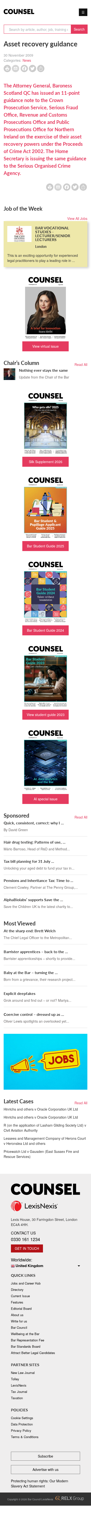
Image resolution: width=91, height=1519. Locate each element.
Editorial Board (21, 1308)
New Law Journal (23, 1372)
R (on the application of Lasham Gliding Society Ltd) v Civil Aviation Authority (45, 1128)
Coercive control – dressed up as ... (34, 1014)
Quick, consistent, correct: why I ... (34, 822)
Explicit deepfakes (19, 993)
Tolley (15, 1379)
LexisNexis (18, 1385)
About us (17, 1314)
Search (79, 29)
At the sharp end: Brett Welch (30, 930)
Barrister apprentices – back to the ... (36, 951)
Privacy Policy (21, 1430)
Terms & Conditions (25, 1436)
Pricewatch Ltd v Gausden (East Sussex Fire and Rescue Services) (41, 1154)
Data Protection (22, 1424)
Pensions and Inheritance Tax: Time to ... (38, 880)
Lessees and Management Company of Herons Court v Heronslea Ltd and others (45, 1141)
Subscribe (45, 1456)
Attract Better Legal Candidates (33, 1352)
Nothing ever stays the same (43, 370)
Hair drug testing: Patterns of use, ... (35, 842)
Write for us (19, 1321)
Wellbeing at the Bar (25, 1333)
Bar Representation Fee (27, 1340)
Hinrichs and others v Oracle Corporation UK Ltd (41, 1109)
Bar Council (19, 1327)
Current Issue (20, 1296)
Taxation (17, 1398)
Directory (17, 1289)
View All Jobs (77, 218)
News (27, 60)
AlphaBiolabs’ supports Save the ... (33, 899)
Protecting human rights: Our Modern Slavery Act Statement (39, 1483)
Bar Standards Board (25, 1346)
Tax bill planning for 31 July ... (29, 861)
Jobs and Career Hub (26, 1283)
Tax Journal (19, 1391)
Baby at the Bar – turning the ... (31, 972)
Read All (80, 364)
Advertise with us (45, 1469)
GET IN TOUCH (27, 1248)
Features (17, 1302)
